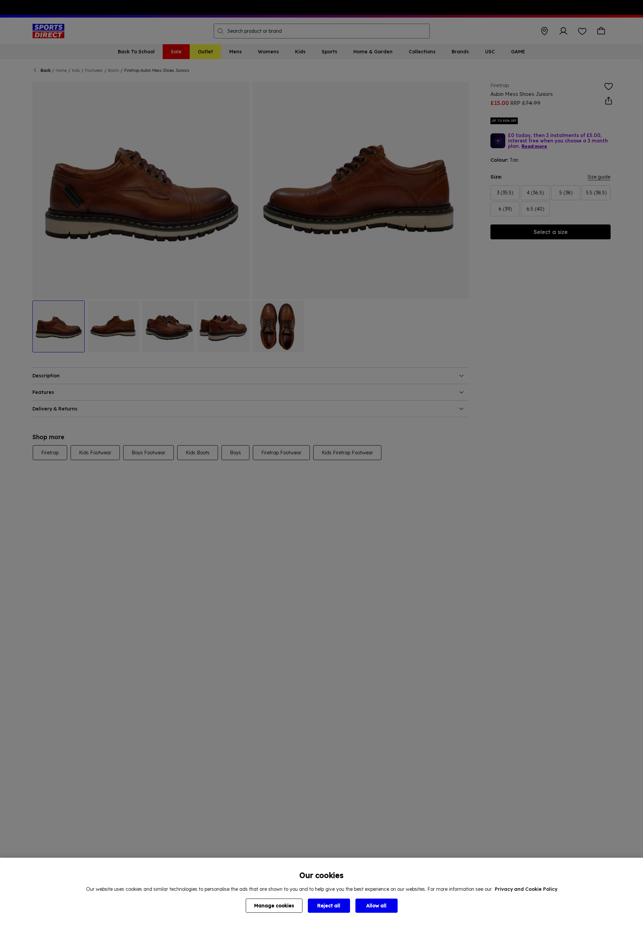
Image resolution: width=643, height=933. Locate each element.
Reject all (328, 906)
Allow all (376, 906)
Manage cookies (274, 906)
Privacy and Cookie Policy (526, 889)
